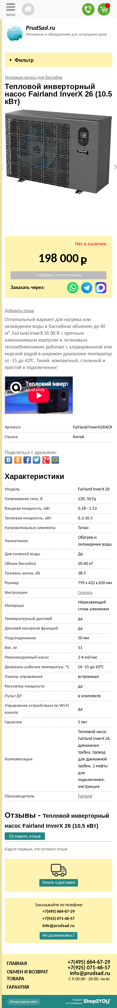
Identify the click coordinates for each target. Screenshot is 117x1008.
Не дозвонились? (58, 935)
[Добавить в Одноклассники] (18, 460)
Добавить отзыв (19, 311)
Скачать (85, 592)
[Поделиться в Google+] (46, 460)
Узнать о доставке (58, 882)
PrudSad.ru (40, 28)
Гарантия (18, 987)
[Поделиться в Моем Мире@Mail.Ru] (55, 460)
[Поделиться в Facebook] (27, 460)
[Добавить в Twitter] (36, 460)
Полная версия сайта (23, 1002)
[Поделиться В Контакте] (8, 460)
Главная (17, 963)
